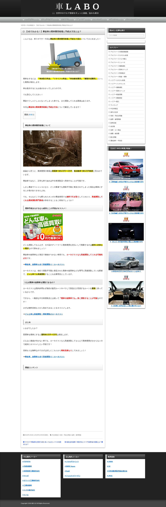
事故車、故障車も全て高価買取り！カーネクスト (45, 264)
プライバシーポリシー (133, 19)
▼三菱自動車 (27, 485)
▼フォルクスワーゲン (72, 476)
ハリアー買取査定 (116, 98)
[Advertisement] (63, 399)
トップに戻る (29, 19)
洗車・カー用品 (115, 130)
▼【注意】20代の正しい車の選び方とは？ (126, 306)
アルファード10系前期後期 (119, 52)
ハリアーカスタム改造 (117, 80)
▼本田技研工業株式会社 (31, 471)
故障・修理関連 (76, 435)
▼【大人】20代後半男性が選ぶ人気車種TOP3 (126, 242)
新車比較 (113, 123)
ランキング (114, 105)
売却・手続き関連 (47, 19)
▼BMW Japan (69, 466)
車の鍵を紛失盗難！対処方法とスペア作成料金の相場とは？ (83, 442)
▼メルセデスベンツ (71, 461)
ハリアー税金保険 (116, 94)
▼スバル (25, 495)
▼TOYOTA (26, 461)
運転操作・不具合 (116, 140)
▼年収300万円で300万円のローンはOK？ (126, 271)
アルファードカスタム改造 (119, 55)
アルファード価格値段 (117, 66)
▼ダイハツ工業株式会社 (31, 480)
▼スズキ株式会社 (28, 490)
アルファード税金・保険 (118, 76)
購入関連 (113, 137)
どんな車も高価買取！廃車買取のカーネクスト (44, 314)
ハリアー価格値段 (116, 87)
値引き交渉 (114, 112)
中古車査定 (65, 19)
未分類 (112, 126)
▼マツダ (25, 476)
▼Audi (67, 471)
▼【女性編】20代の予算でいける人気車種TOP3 (126, 213)
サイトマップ (97, 19)
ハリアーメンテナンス (117, 84)
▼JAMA (110, 461)
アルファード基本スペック (119, 69)
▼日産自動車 (27, 466)
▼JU (108, 466)
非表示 (31, 114)
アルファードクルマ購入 (118, 59)
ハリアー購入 (114, 101)
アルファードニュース (117, 62)
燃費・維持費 (80, 19)
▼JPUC (109, 476)
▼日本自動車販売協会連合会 (117, 471)
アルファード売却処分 (117, 73)
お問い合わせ (113, 19)
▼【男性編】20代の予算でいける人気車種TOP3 (126, 182)
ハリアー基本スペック (117, 91)
